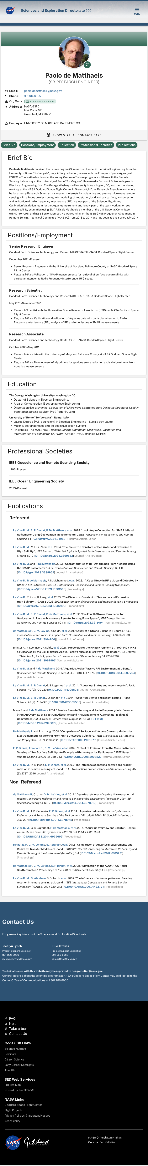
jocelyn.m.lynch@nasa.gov (17, 959)
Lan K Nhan (114, 1137)
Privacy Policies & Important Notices (27, 1115)
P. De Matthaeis (56, 530)
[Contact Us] (6, 1034)
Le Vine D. (19, 580)
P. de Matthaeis (36, 580)
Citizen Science (14, 1059)
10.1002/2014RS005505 (64, 702)
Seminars (10, 1054)
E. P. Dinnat (38, 530)
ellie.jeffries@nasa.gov (64, 959)
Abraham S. (36, 748)
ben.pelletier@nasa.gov (87, 971)
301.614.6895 (32, 96)
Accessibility (12, 1121)
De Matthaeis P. (23, 731)
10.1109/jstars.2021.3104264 (36, 639)
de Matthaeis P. (22, 630)
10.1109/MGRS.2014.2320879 (37, 723)
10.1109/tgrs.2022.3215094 (85, 622)
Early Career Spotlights (19, 1064)
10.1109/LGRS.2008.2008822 (82, 756)
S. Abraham (53, 844)
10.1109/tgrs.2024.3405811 (50, 538)
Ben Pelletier (107, 1142)
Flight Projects (14, 1110)
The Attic (10, 1070)
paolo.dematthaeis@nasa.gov (43, 90)
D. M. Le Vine (53, 748)
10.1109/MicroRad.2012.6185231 (101, 853)
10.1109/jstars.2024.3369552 (54, 555)
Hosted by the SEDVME (19, 1090)
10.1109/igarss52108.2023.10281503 (41, 589)
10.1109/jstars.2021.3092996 (37, 660)
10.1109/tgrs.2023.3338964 (36, 572)
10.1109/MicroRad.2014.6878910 (74, 802)
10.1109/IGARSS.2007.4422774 (83, 886)
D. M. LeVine (41, 630)
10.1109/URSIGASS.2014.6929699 (40, 836)
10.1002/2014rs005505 (63, 689)
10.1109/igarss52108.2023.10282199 (41, 605)
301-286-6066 (10, 955)
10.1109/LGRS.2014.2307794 (116, 672)
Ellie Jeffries (60, 946)
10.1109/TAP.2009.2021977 (78, 740)
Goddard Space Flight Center (23, 1104)
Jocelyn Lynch (12, 946)
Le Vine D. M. (21, 530)
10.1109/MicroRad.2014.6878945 (50, 819)
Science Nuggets (16, 1048)
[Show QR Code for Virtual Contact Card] (87, 65)
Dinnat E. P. (20, 844)
